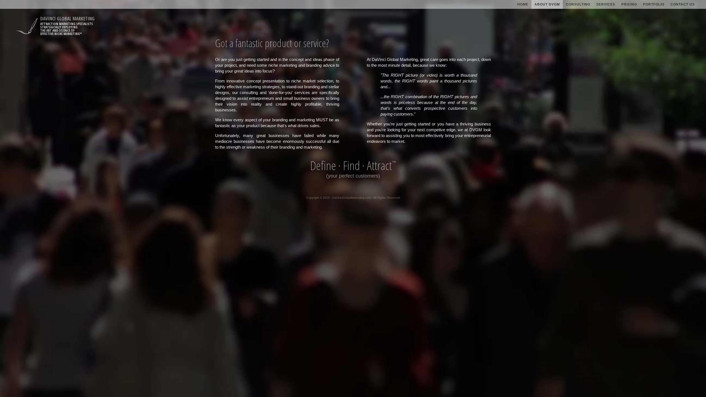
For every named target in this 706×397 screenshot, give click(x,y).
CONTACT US (682, 4)
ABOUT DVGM (547, 4)
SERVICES (605, 4)
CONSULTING (578, 4)
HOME (522, 4)
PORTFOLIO (653, 4)
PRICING (629, 4)
